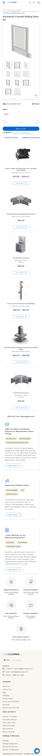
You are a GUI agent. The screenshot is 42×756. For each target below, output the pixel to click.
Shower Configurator (11, 750)
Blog (4, 692)
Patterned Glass (9, 725)
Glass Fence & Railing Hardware (12, 11)
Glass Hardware (16, 10)
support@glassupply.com (23, 668)
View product (20, 183)
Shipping (6, 695)
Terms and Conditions (11, 701)
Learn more (12, 465)
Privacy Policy (8, 698)
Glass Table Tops (9, 722)
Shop (8, 10)
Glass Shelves (8, 728)
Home (4, 10)
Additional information (31, 138)
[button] (36, 95)
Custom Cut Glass (10, 716)
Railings (5, 740)
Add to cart (21, 129)
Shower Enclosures (10, 746)
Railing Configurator (10, 743)
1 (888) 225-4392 (18, 675)
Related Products (11, 138)
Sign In (34, 2)
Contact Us (7, 689)
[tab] (11, 138)
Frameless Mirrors (9, 719)
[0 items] (38, 3)
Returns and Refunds (11, 707)
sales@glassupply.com (19, 672)
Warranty (6, 704)
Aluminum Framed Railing (30, 11)
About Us (6, 686)
